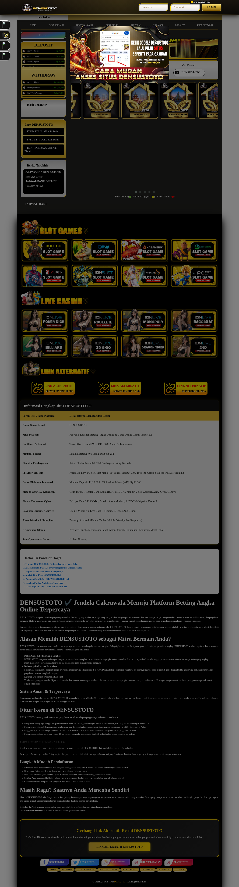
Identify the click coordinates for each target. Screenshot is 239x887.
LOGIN (211, 7)
